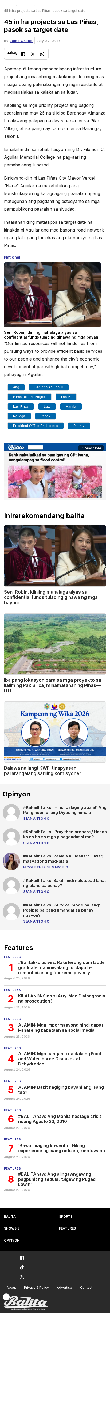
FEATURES (67, 1228)
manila (71, 406)
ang (16, 387)
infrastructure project (29, 397)
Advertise (64, 1287)
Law (47, 406)
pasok (45, 416)
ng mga (19, 416)
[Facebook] (23, 54)
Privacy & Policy (36, 1287)
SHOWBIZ (11, 1228)
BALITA (10, 1217)
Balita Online (21, 41)
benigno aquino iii (48, 387)
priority (79, 426)
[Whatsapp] (42, 54)
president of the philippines (35, 426)
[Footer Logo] (25, 1301)
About (11, 1287)
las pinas (21, 406)
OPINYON (11, 1240)
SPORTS (66, 1217)
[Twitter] (33, 54)
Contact (86, 1287)
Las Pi (66, 397)
